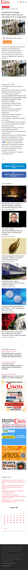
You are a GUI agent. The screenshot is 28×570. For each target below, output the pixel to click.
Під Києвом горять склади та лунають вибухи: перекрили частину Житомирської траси (12, 205)
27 (14, 522)
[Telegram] (26, 2)
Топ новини (13, 351)
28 (17, 522)
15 (20, 518)
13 (14, 518)
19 (10, 520)
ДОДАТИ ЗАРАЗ (7, 42)
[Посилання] (5, 2)
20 (14, 520)
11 (7, 518)
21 (17, 520)
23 (23, 520)
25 (7, 522)
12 (10, 518)
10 (4, 518)
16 (23, 518)
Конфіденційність (6, 566)
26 (10, 522)
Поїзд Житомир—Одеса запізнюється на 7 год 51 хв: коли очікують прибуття (13, 283)
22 (20, 520)
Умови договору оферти (8, 563)
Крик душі (13, 362)
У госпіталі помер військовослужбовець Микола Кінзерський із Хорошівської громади (12, 231)
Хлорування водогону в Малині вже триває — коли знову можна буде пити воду (13, 308)
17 (4, 520)
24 (4, 522)
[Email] (18, 2)
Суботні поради (12, 374)
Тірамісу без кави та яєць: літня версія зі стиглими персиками (12, 377)
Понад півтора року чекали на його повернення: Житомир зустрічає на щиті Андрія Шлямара (14, 333)
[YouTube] (21, 2)
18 (7, 520)
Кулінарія (4, 374)
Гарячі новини (6, 351)
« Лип (5, 528)
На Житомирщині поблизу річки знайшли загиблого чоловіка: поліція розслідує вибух (13, 257)
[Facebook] (23, 2)
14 (17, 518)
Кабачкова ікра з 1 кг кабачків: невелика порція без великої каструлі (13, 501)
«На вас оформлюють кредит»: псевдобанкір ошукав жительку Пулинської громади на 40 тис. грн (14, 496)
